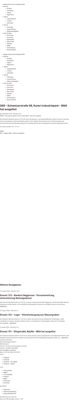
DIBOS (5, 378)
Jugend (9, 12)
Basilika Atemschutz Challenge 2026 (14, 4)
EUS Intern (6, 383)
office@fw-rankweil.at (9, 350)
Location (9, 21)
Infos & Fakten (7, 33)
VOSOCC (6, 376)
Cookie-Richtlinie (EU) (9, 393)
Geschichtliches (11, 50)
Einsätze (9, 8)
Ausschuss (10, 37)
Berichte (5, 6)
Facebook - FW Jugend (10, 362)
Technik (5, 25)
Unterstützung (11, 47)
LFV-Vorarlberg (7, 374)
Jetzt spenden (7, 370)
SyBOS (5, 372)
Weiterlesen (3, 306)
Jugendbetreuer (11, 19)
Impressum (6, 389)
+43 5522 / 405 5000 (11, 348)
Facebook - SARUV (9, 364)
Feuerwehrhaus (11, 29)
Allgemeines (10, 14)
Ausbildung (10, 10)
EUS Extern (6, 381)
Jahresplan (10, 23)
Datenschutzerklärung (9, 391)
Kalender (9, 43)
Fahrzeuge (10, 27)
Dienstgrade (10, 39)
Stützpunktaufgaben (13, 31)
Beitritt (8, 45)
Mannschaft (10, 41)
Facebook (6, 359)
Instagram (6, 357)
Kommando (10, 35)
